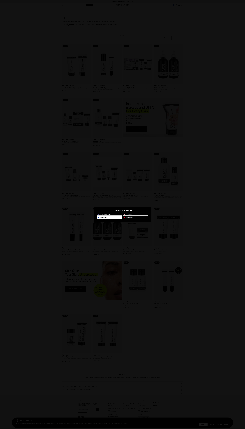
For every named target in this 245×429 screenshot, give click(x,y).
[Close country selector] (150, 207)
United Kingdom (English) (105, 214)
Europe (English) (103, 217)
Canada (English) (129, 217)
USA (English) (129, 214)
